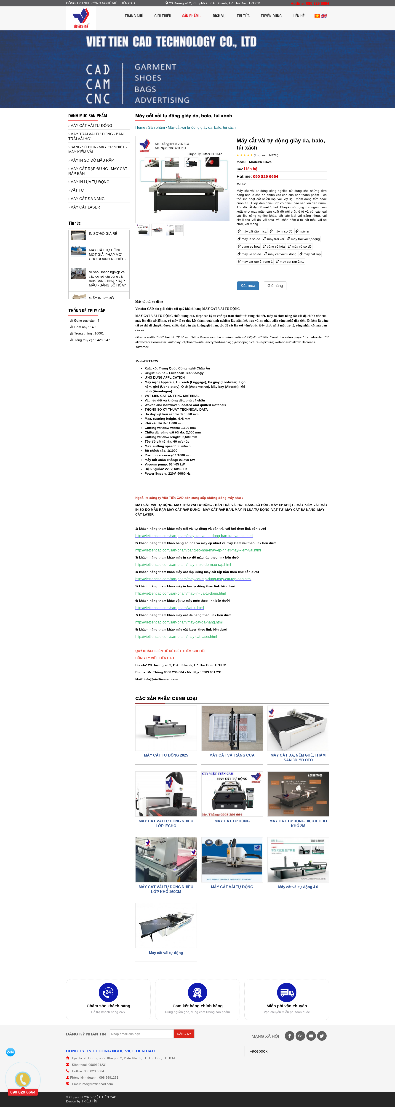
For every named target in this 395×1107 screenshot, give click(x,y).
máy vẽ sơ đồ (301, 246)
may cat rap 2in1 (291, 261)
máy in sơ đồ (282, 231)
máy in (304, 231)
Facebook (258, 1051)
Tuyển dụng (271, 15)
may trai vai (275, 239)
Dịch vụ (219, 15)
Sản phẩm (191, 15)
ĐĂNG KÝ (184, 1034)
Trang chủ (134, 15)
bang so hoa (250, 246)
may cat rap (312, 254)
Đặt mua (248, 285)
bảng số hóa (275, 246)
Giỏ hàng (275, 285)
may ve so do (251, 254)
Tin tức (243, 15)
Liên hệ (298, 15)
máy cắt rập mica (254, 231)
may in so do (250, 239)
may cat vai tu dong (281, 254)
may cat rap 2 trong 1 (257, 261)
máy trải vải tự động (305, 239)
